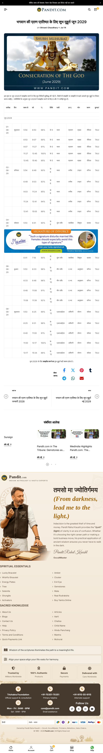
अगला (89, 390)
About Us (6, 612)
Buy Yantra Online (62, 600)
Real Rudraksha (61, 595)
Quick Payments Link (12, 639)
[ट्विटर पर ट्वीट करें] (73, 370)
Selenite (6, 591)
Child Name (59, 625)
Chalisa (57, 621)
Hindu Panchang (62, 630)
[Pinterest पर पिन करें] (81, 370)
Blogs (5, 616)
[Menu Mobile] (6, 9)
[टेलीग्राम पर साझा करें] (64, 378)
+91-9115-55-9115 (82, 694)
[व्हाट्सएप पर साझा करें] (73, 378)
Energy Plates (8, 582)
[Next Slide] (99, 3)
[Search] (89, 9)
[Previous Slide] (4, 3)
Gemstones (59, 586)
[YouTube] (92, 709)
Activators (7, 600)
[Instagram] (85, 709)
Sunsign (8, 437)
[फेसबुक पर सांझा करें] (64, 370)
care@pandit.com (50, 708)
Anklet (57, 573)
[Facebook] (72, 709)
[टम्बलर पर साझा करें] (90, 370)
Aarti (56, 616)
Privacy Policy (9, 630)
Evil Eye (58, 582)
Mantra (57, 635)
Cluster (57, 577)
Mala (56, 591)
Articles (58, 612)
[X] (78, 709)
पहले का (14, 390)
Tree (4, 586)
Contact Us (7, 621)
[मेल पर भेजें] (81, 378)
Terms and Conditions (12, 635)
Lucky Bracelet (9, 573)
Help (4, 625)
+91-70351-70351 (50, 694)
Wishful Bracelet (10, 577)
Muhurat (58, 639)
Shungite (6, 595)
